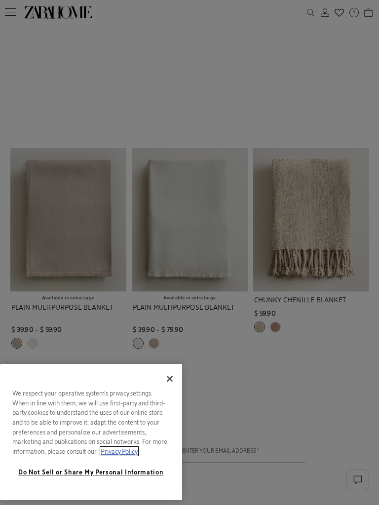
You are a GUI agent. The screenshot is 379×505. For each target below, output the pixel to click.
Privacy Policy (119, 451)
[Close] (170, 379)
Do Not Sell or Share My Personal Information (90, 472)
